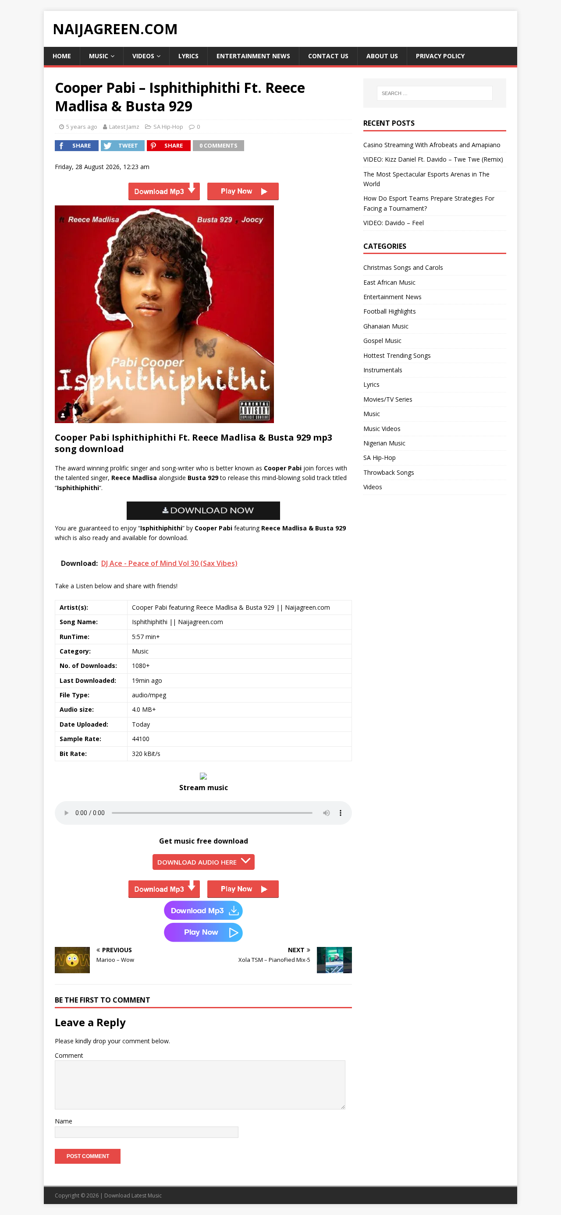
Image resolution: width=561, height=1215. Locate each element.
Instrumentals (382, 370)
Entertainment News (253, 56)
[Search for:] (434, 93)
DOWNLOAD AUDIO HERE (197, 862)
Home (62, 56)
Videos (143, 56)
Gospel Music (382, 340)
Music (98, 56)
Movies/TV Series (387, 399)
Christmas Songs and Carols (403, 267)
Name (63, 1121)
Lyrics (188, 56)
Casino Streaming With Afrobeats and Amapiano (432, 145)
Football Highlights (389, 311)
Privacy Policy (440, 56)
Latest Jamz (124, 127)
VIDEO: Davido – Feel (393, 223)
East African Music (389, 282)
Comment (69, 1055)
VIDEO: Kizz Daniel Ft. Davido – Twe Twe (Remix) (433, 159)
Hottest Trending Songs (397, 355)
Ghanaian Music (385, 326)
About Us (382, 56)
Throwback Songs (388, 472)
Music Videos (382, 428)
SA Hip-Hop (168, 127)
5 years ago (81, 127)
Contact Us (328, 56)
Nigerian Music (384, 443)
